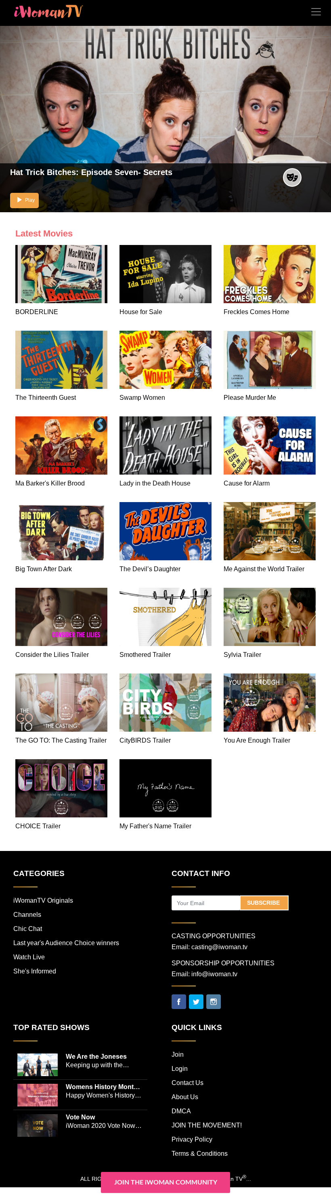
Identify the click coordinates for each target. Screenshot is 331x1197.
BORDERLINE (36, 311)
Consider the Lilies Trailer (52, 654)
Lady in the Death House (155, 483)
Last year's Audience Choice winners (66, 942)
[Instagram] (213, 1001)
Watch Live (29, 957)
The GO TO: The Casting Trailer (61, 740)
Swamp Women (142, 397)
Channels (27, 914)
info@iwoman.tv (214, 974)
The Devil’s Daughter (149, 569)
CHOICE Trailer (38, 826)
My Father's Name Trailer (155, 826)
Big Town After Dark (43, 569)
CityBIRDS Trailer (145, 740)
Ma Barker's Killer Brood (50, 483)
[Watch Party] (292, 177)
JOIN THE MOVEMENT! (207, 1125)
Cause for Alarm (247, 483)
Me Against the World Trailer (264, 569)
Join (178, 1054)
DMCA (181, 1111)
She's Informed (34, 971)
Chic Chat (27, 928)
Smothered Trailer (145, 654)
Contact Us (187, 1082)
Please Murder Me (250, 397)
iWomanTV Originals (43, 900)
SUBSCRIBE (264, 902)
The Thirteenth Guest (45, 397)
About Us (185, 1097)
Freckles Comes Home (256, 311)
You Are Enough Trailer (257, 740)
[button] (24, 200)
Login (180, 1068)
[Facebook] (179, 1001)
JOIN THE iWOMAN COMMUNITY (165, 1182)
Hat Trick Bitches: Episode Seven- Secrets (91, 172)
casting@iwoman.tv (219, 947)
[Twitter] (196, 1001)
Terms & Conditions (200, 1153)
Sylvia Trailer (242, 654)
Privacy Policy (192, 1139)
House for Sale (140, 311)
